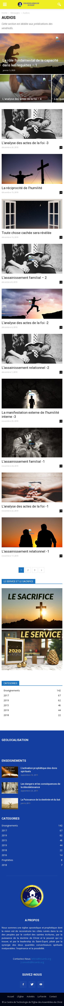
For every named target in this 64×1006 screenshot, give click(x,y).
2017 (6, 695)
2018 (6, 715)
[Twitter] (32, 984)
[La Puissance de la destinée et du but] (10, 803)
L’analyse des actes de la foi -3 (25, 143)
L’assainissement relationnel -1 (25, 551)
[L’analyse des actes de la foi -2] (32, 304)
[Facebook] (23, 984)
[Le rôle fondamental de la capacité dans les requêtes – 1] (32, 53)
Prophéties (7, 860)
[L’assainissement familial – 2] (32, 259)
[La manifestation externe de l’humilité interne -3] (32, 393)
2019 (6, 700)
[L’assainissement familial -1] (32, 442)
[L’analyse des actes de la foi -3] (32, 124)
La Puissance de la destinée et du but (40, 799)
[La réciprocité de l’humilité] (32, 169)
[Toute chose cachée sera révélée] (32, 214)
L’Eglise (20, 996)
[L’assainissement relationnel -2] (32, 349)
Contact (53, 996)
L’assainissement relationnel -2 (25, 368)
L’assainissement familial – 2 (24, 278)
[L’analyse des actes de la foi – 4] (25, 94)
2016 (4, 855)
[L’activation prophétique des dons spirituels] (10, 772)
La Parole (42, 996)
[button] (59, 4)
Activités (30, 996)
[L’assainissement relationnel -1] (32, 532)
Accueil (10, 996)
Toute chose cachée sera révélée (26, 233)
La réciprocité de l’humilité (22, 188)
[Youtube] (41, 984)
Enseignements (12, 690)
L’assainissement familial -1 (23, 461)
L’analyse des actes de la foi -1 (25, 506)
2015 (6, 705)
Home (4, 13)
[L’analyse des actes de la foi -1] (32, 487)
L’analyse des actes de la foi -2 (25, 323)
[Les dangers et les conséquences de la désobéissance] (10, 788)
